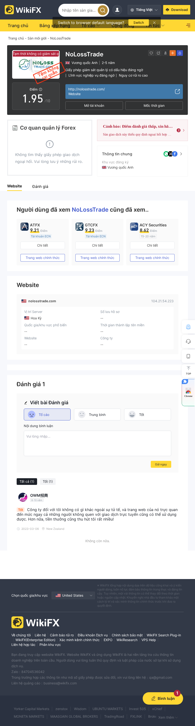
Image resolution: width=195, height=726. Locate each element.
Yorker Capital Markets (31, 709)
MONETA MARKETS (29, 716)
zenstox (61, 709)
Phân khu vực (50, 645)
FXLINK (136, 716)
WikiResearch (127, 640)
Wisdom (80, 709)
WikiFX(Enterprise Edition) (35, 640)
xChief (157, 709)
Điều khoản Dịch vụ (93, 635)
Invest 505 (137, 709)
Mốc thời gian (154, 105)
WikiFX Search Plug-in (164, 635)
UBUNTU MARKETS (108, 709)
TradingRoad (114, 716)
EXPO (108, 640)
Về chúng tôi (21, 635)
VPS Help (148, 640)
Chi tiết (42, 245)
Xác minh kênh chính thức (79, 640)
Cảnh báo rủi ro (62, 635)
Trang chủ (16, 38)
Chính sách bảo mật (127, 635)
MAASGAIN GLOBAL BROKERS (74, 716)
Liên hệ (40, 635)
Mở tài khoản (94, 105)
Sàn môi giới (37, 38)
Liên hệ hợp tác (23, 645)
